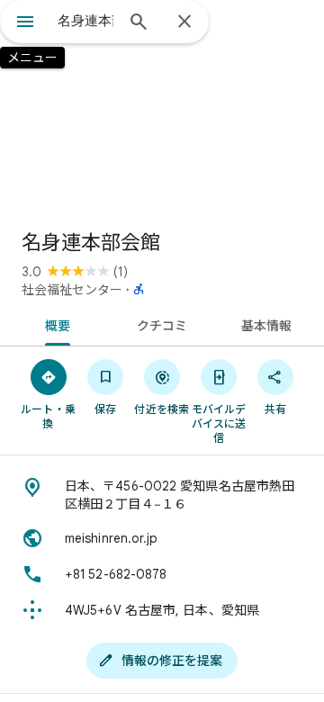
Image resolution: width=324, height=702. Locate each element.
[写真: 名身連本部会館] (162, 108)
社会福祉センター (72, 290)
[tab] (53, 324)
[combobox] (85, 21)
